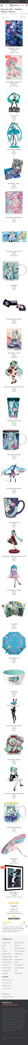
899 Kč (14, 117)
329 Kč (14, 523)
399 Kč (14, 693)
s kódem (14, 49)
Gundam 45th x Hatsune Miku (14, 488)
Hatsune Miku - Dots (14, 658)
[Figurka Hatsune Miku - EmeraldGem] (14, 135)
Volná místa (5, 973)
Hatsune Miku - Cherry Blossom (14, 217)
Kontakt (4, 945)
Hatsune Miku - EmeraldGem (14, 149)
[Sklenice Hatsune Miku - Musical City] (14, 406)
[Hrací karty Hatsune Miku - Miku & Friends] (14, 304)
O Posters (4, 950)
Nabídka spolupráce (19, 948)
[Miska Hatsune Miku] (14, 677)
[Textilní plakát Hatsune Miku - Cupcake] (14, 338)
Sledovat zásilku (6, 942)
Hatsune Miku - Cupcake (14, 353)
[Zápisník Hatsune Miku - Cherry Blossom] (14, 203)
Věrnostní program (6, 967)
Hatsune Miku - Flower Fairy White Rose (14, 793)
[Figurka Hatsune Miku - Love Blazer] (14, 575)
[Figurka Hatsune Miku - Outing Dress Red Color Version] (14, 542)
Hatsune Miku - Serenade (14, 759)
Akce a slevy (5, 964)
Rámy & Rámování (19, 942)
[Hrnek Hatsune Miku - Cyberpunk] (14, 440)
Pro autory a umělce (19, 950)
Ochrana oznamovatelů (8, 996)
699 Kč (14, 761)
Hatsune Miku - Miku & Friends (14, 251)
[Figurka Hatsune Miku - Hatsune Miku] (14, 711)
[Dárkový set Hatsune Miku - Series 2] (14, 169)
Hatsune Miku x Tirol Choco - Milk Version (14, 386)
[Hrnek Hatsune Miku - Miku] (14, 508)
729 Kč (14, 795)
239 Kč (14, 422)
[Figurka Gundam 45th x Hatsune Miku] (14, 474)
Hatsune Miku (14, 115)
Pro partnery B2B (19, 964)
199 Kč (14, 625)
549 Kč (14, 860)
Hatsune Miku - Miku (14, 522)
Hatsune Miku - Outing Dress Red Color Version (14, 556)
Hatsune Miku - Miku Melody (14, 827)
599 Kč (14, 354)
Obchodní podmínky (7, 956)
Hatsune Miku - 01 (14, 892)
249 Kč (14, 185)
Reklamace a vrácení (7, 959)
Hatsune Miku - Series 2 (14, 183)
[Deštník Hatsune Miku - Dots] (14, 643)
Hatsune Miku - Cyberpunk (14, 454)
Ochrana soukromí (6, 962)
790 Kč (14, 388)
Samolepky (17, 945)
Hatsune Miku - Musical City (14, 420)
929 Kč (14, 151)
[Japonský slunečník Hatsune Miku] (14, 845)
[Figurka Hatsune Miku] (14, 101)
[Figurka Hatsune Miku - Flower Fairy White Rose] (14, 779)
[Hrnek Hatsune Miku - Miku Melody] (14, 813)
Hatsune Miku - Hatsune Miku (14, 725)
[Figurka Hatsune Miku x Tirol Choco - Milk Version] (14, 372)
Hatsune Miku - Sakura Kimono (14, 81)
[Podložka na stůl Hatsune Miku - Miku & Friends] (14, 237)
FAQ (3, 948)
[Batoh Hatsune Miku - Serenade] (14, 745)
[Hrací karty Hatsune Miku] (14, 609)
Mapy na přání (18, 973)
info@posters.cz (6, 985)
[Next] (26, 926)
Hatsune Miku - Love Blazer (14, 590)
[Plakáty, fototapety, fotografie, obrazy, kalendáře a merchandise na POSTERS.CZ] (14, 5)
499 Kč (14, 252)
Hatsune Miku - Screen (14, 48)
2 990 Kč (14, 591)
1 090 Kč (14, 489)
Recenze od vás (6, 970)
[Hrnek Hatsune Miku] (14, 270)
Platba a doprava (6, 953)
